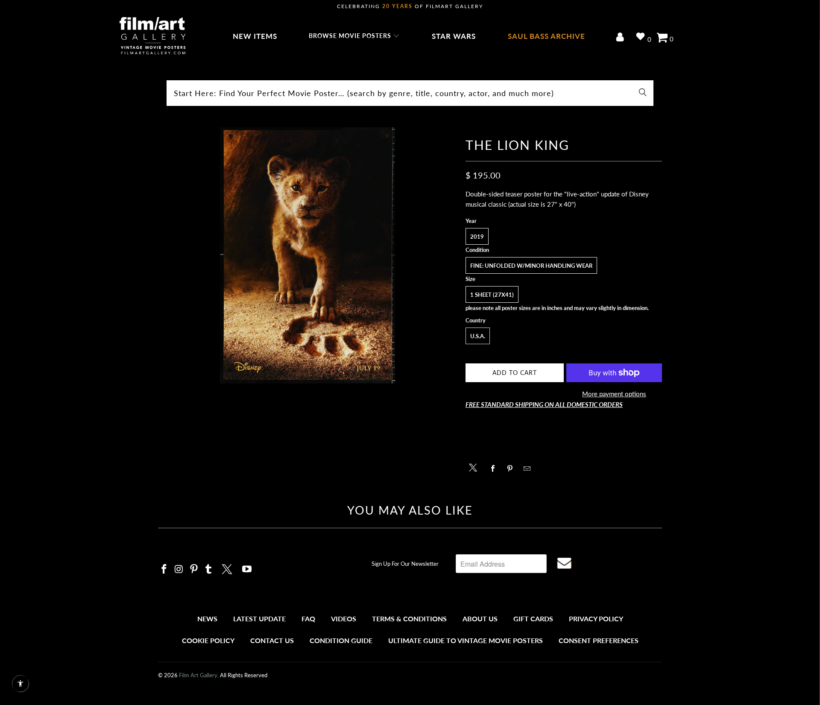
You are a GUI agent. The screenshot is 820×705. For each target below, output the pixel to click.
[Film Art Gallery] (153, 36)
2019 (477, 236)
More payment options (614, 394)
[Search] (642, 93)
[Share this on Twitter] (475, 466)
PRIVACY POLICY (596, 618)
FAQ (308, 618)
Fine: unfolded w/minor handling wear (531, 265)
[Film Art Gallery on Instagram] (179, 569)
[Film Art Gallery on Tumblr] (208, 569)
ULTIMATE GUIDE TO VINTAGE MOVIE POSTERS (465, 640)
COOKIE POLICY (208, 640)
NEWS (207, 618)
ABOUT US (480, 618)
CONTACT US (272, 640)
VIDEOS (343, 618)
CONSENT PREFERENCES (598, 640)
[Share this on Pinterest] (512, 468)
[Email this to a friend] (529, 468)
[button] (354, 36)
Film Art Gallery (198, 675)
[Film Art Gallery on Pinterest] (193, 569)
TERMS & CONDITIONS (409, 618)
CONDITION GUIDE (341, 640)
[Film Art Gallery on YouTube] (247, 569)
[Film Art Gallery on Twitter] (228, 568)
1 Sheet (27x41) (492, 294)
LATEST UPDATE (259, 618)
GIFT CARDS (533, 618)
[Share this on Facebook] (495, 468)
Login (621, 37)
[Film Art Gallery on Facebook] (164, 569)
